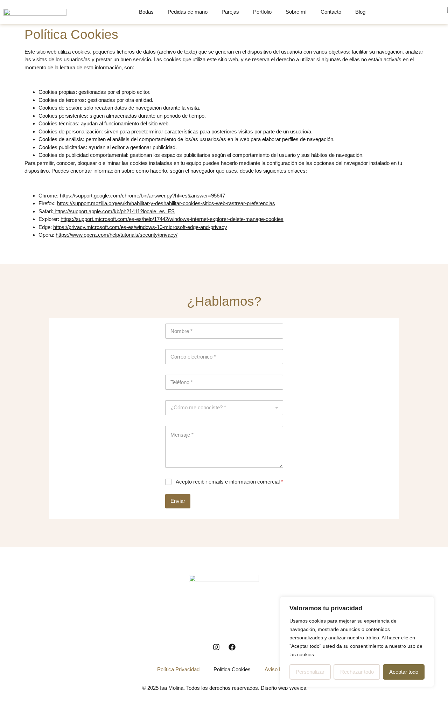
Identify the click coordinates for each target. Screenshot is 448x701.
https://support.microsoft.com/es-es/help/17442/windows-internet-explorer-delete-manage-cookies (172, 219)
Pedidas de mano (188, 12)
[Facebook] (232, 647)
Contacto (331, 12)
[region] (357, 642)
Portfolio (262, 12)
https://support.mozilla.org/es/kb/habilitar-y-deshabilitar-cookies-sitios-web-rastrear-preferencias (166, 203)
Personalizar (310, 672)
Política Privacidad (178, 669)
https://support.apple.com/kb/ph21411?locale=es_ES (114, 211)
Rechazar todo (357, 672)
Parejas (230, 12)
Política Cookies (232, 669)
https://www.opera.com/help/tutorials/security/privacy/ (116, 235)
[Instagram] (216, 647)
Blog (360, 12)
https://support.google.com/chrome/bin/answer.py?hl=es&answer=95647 (142, 196)
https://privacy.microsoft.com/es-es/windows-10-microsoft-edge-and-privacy (140, 227)
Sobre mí (296, 12)
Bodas (146, 12)
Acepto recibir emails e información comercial (229, 482)
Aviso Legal (278, 669)
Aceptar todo (403, 672)
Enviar (177, 501)
